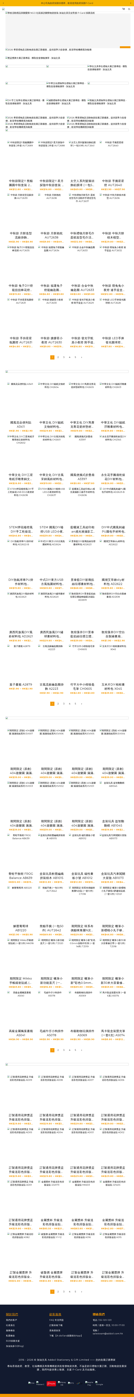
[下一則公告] (131, 3)
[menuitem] (52, 357)
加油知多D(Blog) (15, 1346)
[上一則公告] (3, 3)
